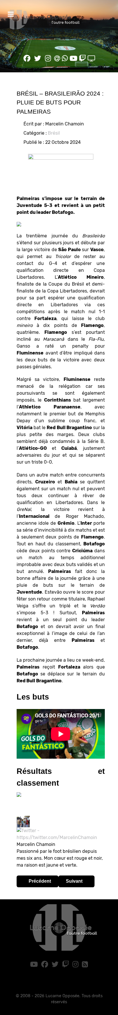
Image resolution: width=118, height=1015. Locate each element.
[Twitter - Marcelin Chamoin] (61, 833)
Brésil (54, 133)
